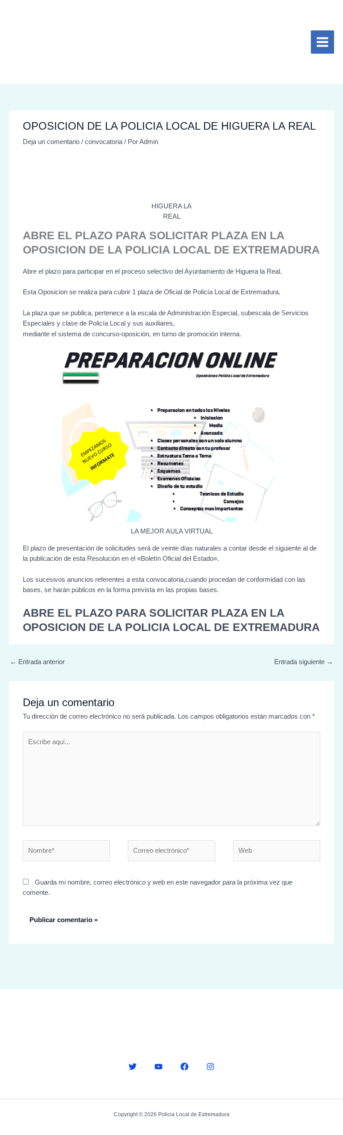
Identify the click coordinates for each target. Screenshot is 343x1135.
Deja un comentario (51, 141)
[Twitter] (133, 1067)
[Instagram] (210, 1067)
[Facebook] (184, 1067)
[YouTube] (159, 1067)
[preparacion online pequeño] (171, 436)
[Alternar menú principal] (322, 42)
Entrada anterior (37, 661)
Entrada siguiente (303, 661)
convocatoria (103, 141)
